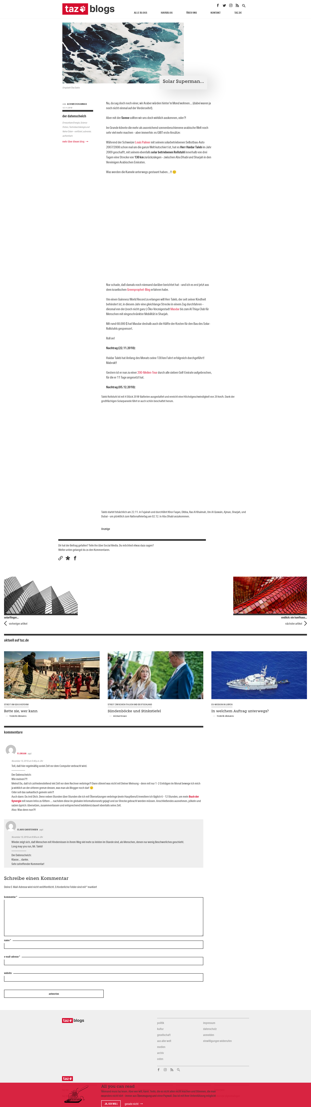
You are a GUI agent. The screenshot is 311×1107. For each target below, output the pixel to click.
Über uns (191, 12)
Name (7, 940)
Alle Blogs (140, 12)
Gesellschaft (164, 1035)
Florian (21, 753)
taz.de (238, 12)
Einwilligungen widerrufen (217, 1041)
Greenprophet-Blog (138, 289)
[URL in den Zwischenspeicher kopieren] (60, 558)
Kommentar (10, 897)
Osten (160, 1059)
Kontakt (216, 12)
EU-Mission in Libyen (221, 704)
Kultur (160, 1029)
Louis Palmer (142, 142)
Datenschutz (210, 1029)
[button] (68, 558)
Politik (160, 1023)
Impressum (209, 1023)
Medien (161, 1047)
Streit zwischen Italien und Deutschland (130, 704)
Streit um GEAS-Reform (16, 704)
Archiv (160, 1053)
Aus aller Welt (164, 1041)
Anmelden (208, 1035)
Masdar (174, 309)
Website (8, 973)
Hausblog (167, 12)
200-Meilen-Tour (147, 372)
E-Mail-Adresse (12, 956)
